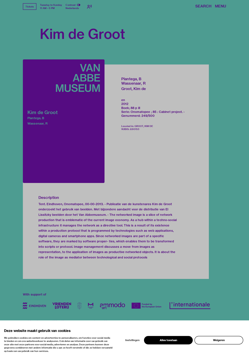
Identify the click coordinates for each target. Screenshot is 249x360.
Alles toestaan (168, 340)
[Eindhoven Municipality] (34, 305)
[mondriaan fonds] (90, 305)
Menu (220, 6)
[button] (64, 121)
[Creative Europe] (147, 305)
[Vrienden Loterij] (61, 305)
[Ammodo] (112, 305)
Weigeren (219, 340)
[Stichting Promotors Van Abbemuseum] (79, 305)
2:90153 (134, 129)
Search (203, 6)
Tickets (29, 6)
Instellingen (132, 340)
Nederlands (72, 8)
